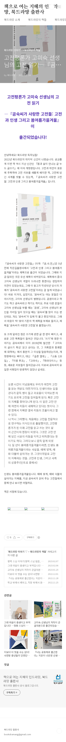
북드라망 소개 (12, 19)
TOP (59, 731)
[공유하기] (14, 537)
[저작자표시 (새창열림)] (38, 537)
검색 (51, 6)
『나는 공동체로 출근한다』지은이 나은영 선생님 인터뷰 (25, 580)
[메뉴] (59, 6)
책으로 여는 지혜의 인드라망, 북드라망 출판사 (31, 7)
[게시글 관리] (19, 537)
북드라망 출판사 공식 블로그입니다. (21, 685)
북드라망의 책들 (37, 19)
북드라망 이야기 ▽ (17, 551)
